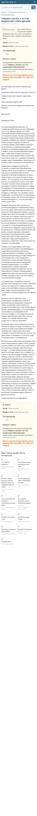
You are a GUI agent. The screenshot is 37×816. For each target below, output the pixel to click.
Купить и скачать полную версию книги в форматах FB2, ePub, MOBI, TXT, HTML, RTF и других (18, 77)
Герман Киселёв (13, 43)
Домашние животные (20, 46)
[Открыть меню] (34, 2)
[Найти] (33, 7)
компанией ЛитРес (9, 71)
